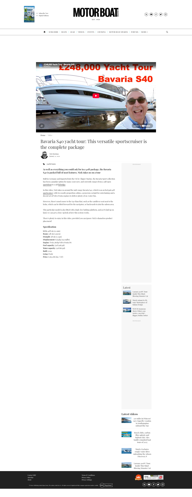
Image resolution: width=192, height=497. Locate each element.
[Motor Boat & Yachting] (95, 14)
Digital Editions (43, 16)
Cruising (101, 32)
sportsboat (47, 184)
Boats (64, 32)
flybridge (61, 184)
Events (90, 32)
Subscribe (53, 32)
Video (50, 135)
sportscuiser (48, 193)
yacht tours (51, 164)
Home (42, 135)
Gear (72, 32)
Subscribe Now (43, 13)
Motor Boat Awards (118, 32)
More (144, 32)
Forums (134, 32)
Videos (81, 32)
